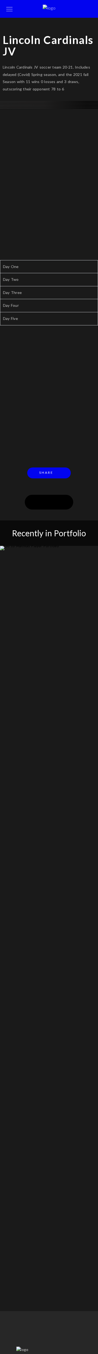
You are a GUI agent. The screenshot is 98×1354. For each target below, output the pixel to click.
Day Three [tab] (12, 292)
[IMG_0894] (49, 101)
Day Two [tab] (11, 279)
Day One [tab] (11, 266)
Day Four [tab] (11, 305)
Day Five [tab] (10, 318)
